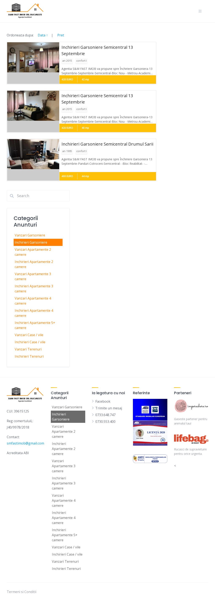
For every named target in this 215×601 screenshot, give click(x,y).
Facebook (102, 401)
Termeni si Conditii (21, 591)
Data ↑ (43, 35)
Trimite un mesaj (108, 408)
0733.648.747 (105, 415)
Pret (60, 35)
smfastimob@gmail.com (25, 443)
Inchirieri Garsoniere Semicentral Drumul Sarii (107, 144)
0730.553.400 (105, 421)
